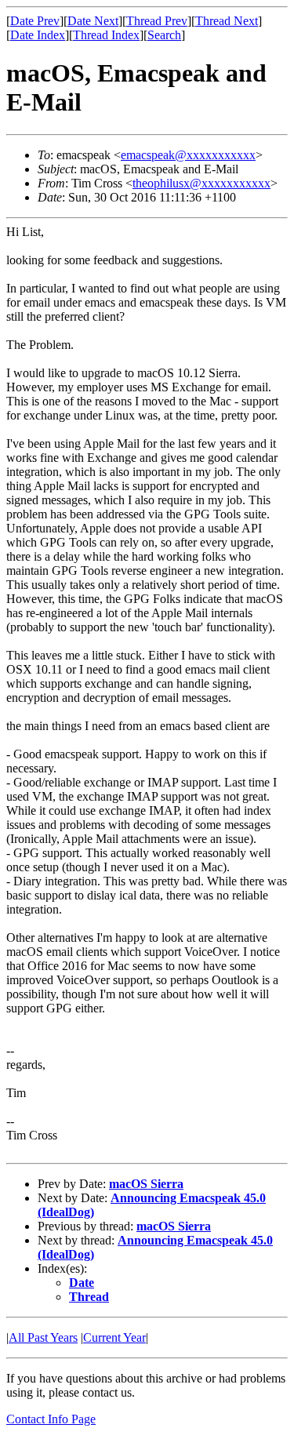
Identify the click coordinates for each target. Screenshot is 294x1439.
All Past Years (43, 1337)
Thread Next (226, 20)
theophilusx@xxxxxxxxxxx (201, 183)
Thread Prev (156, 20)
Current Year (114, 1337)
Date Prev (35, 20)
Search (164, 35)
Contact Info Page (51, 1419)
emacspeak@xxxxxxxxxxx (188, 155)
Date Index (37, 35)
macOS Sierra (146, 1183)
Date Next (92, 20)
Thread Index (106, 35)
